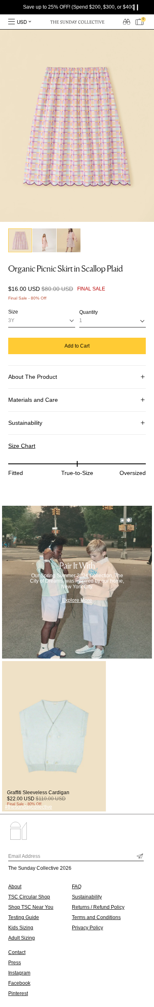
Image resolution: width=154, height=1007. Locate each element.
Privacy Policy (87, 928)
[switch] (126, 21)
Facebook (19, 983)
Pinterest (18, 993)
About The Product (32, 376)
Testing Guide (23, 917)
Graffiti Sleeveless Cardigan (38, 792)
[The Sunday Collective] (77, 21)
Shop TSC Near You (30, 907)
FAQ (76, 886)
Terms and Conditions (96, 917)
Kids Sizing (20, 928)
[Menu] (11, 22)
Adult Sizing (21, 938)
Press (14, 963)
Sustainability (25, 422)
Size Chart (21, 445)
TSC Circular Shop (29, 897)
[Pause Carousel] (137, 7)
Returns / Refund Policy (98, 907)
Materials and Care (33, 399)
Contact (16, 952)
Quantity (88, 312)
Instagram (19, 973)
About (14, 886)
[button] (20, 240)
